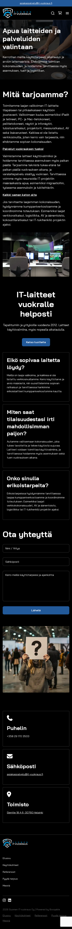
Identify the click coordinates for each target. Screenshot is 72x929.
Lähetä (36, 610)
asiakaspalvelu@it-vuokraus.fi (36, 3)
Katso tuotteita (36, 342)
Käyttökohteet (11, 865)
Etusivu (7, 858)
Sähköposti (12, 561)
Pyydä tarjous (10, 878)
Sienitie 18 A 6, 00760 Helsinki (25, 812)
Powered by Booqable (48, 909)
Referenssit (9, 871)
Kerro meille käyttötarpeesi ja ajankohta (29, 575)
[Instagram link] (4, 900)
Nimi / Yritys (12, 548)
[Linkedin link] (9, 900)
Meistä (6, 885)
